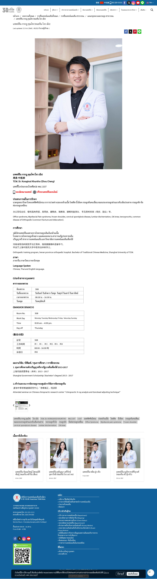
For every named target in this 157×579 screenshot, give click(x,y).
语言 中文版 (103, 2)
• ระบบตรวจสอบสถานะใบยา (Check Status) (72, 520)
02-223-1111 (29, 512)
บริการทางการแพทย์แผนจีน (69, 10)
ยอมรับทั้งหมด (133, 574)
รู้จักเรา (54, 10)
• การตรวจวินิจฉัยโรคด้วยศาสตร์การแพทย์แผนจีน (74, 502)
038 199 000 (29, 515)
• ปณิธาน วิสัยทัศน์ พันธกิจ (66, 499)
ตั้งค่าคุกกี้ (120, 574)
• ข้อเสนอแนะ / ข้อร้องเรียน (67, 540)
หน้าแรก (46, 10)
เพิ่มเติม (142, 10)
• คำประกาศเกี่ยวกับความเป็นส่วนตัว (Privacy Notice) (75, 525)
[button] (151, 10)
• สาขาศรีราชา (62, 554)
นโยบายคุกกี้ (34, 575)
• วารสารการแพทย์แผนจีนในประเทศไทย (71, 543)
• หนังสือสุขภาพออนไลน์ (66, 538)
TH (150, 2)
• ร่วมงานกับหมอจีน (64, 504)
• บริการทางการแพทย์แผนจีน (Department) (72, 515)
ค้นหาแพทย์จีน (87, 10)
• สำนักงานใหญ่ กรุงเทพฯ (66, 551)
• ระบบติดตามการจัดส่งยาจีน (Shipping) (71, 518)
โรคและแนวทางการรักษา (128, 10)
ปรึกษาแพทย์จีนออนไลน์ (47, 192)
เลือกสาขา (113, 10)
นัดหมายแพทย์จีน (101, 10)
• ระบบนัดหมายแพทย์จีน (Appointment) (71, 523)
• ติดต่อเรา (61, 507)
